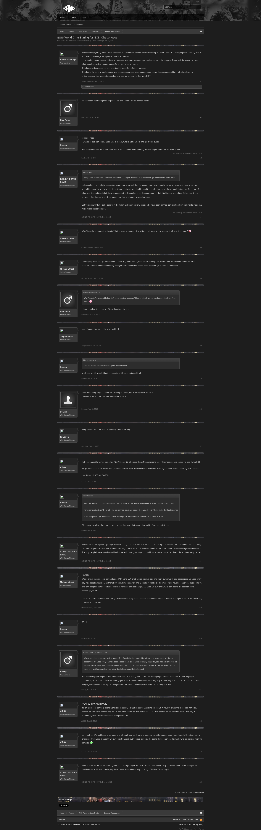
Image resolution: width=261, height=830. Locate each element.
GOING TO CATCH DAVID (68, 180)
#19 (201, 751)
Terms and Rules (185, 824)
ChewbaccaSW (67, 238)
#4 (201, 217)
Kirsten (63, 145)
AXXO (84, 87)
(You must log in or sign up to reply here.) (189, 792)
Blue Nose (65, 120)
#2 (201, 117)
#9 (201, 378)
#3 (201, 158)
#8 (201, 346)
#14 (201, 561)
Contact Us (176, 820)
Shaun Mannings (98, 41)
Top (196, 820)
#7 (201, 314)
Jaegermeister (66, 336)
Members (85, 17)
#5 (201, 248)
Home (62, 17)
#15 (201, 608)
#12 (201, 481)
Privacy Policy (198, 824)
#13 (201, 530)
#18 (201, 721)
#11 (201, 446)
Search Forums (65, 24)
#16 (201, 638)
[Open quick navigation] (201, 31)
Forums (73, 17)
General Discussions (75, 41)
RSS (201, 820)
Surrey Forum (198, 829)
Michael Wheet (67, 269)
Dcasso (63, 412)
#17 (201, 690)
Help (184, 820)
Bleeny (63, 671)
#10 (201, 409)
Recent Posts (79, 24)
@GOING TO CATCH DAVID (94, 704)
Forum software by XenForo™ (79, 824)
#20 (201, 782)
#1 (201, 81)
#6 (201, 278)
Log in (197, 2)
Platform (62, 820)
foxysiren (64, 437)
